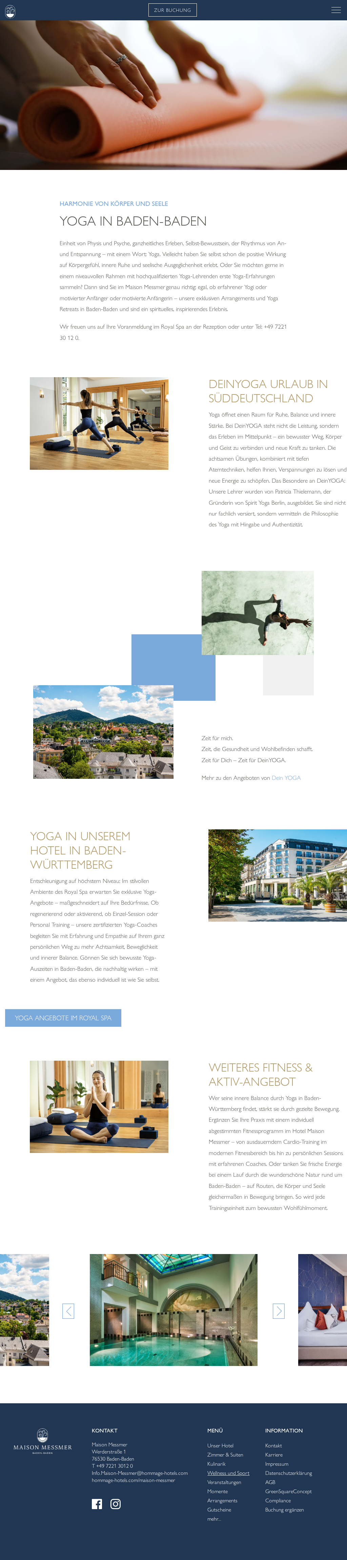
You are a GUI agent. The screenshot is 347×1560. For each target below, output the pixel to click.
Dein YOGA (286, 777)
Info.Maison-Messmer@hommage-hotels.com (140, 1473)
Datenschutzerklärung (288, 1473)
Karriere (274, 1454)
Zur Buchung (172, 10)
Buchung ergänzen (284, 1509)
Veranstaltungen (224, 1482)
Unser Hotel (220, 1445)
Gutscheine (219, 1509)
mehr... (214, 1519)
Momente (217, 1491)
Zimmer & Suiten (225, 1454)
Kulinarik (216, 1464)
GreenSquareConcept (288, 1491)
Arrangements (222, 1500)
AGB (270, 1482)
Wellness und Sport (228, 1473)
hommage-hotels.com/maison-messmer (133, 1480)
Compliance (278, 1500)
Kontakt (273, 1445)
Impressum (276, 1464)
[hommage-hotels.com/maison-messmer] (43, 1440)
